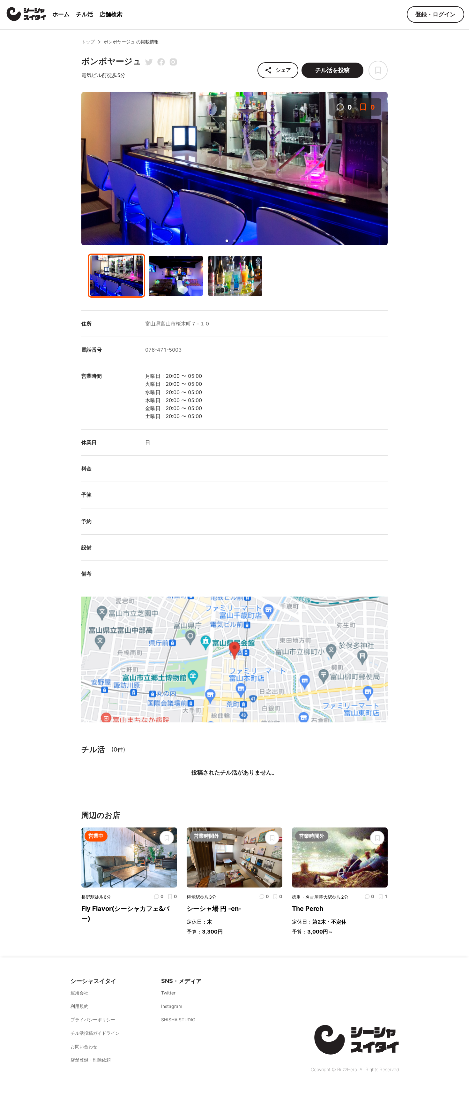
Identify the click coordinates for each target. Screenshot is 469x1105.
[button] (227, 241)
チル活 (84, 14)
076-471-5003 (163, 350)
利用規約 (79, 1006)
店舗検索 (111, 14)
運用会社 (79, 992)
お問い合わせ (84, 1046)
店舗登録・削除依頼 (91, 1060)
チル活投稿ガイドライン (95, 1033)
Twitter (168, 992)
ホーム (61, 14)
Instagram (171, 1006)
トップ (88, 41)
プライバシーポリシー (93, 1019)
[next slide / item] (383, 169)
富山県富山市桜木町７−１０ (177, 323)
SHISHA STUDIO (178, 1019)
